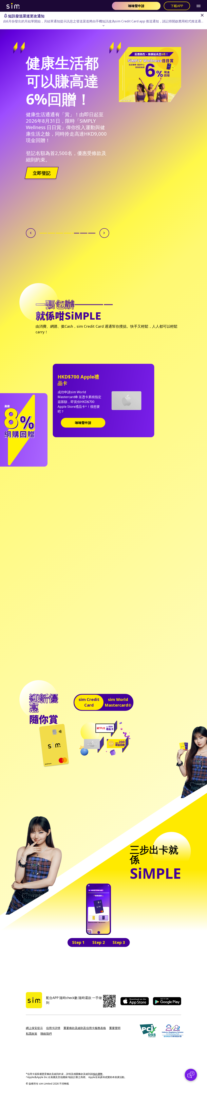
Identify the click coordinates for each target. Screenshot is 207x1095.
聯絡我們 (46, 1033)
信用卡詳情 (53, 1028)
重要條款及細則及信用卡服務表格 (84, 1028)
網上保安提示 (34, 1028)
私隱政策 (31, 1033)
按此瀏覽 (97, 1074)
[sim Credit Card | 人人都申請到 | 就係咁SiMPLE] (57, 6)
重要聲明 (114, 1028)
